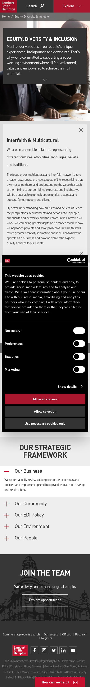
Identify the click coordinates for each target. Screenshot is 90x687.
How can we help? (55, 682)
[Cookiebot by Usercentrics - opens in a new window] (67, 261)
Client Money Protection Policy (31, 672)
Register (46, 638)
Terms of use (68, 661)
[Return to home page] (8, 6)
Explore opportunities (45, 600)
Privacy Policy (25, 677)
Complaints (16, 666)
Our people (51, 634)
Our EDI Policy (29, 515)
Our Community (31, 503)
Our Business (28, 471)
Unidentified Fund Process (62, 672)
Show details (67, 386)
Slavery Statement (33, 666)
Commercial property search (21, 634)
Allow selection (45, 411)
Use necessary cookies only (45, 423)
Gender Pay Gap (53, 666)
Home (6, 16)
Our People (26, 538)
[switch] (79, 343)
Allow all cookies (45, 399)
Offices (66, 634)
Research (81, 634)
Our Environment (32, 526)
